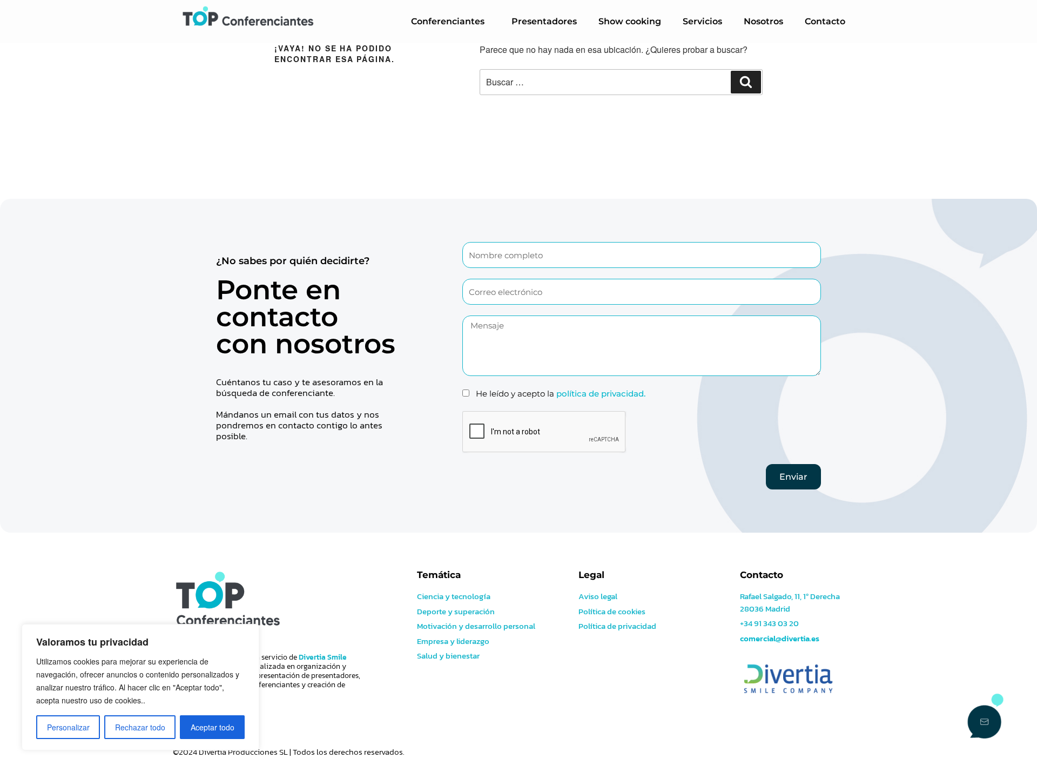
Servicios (702, 21)
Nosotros (763, 21)
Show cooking (629, 21)
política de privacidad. (600, 393)
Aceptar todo (212, 727)
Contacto (825, 21)
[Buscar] (746, 82)
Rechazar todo (140, 727)
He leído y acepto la (560, 393)
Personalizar (68, 727)
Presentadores (544, 21)
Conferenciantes (447, 21)
